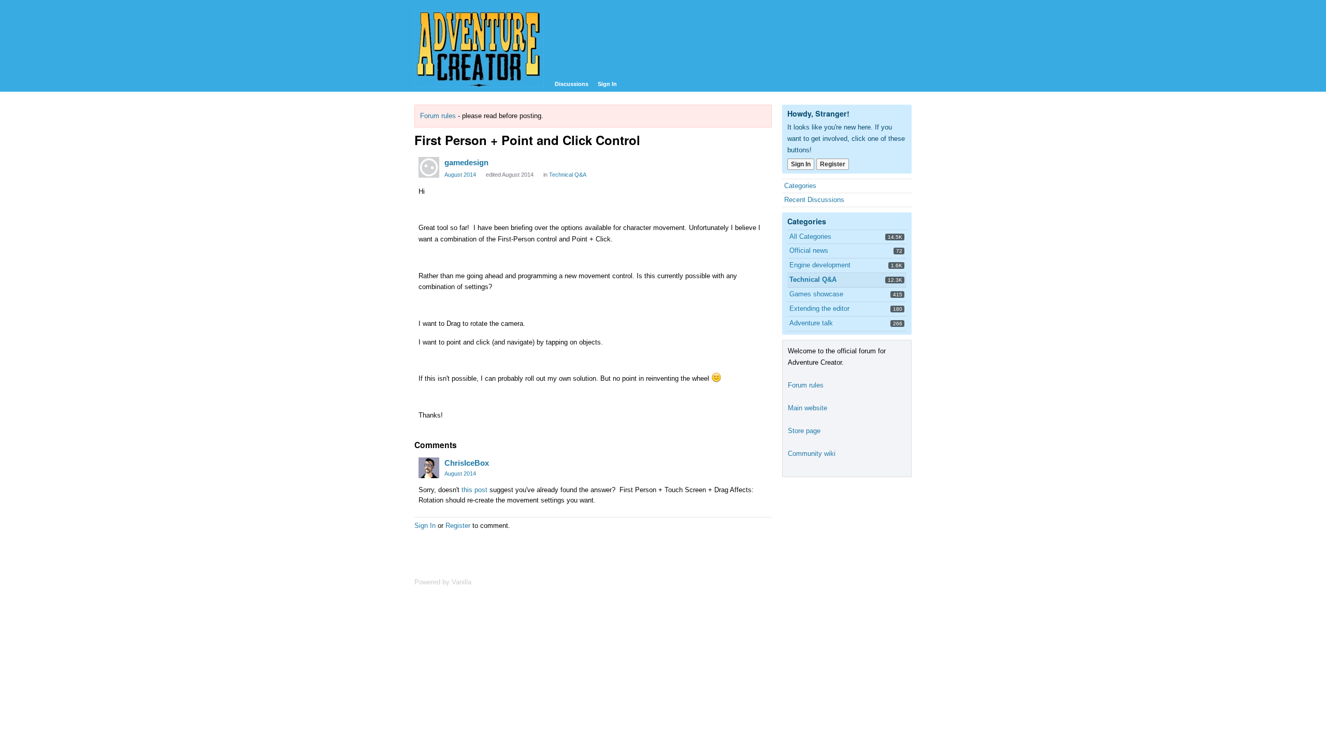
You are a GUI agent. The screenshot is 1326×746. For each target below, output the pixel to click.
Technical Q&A (567, 174)
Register (457, 525)
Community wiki (811, 453)
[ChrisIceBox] (429, 467)
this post (474, 490)
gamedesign (466, 162)
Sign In (607, 84)
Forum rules (438, 116)
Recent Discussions (814, 200)
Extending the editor (819, 308)
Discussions (571, 84)
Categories (800, 186)
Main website (807, 408)
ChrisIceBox (466, 462)
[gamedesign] (429, 167)
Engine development (820, 265)
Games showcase (816, 294)
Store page (804, 431)
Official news (808, 250)
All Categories (810, 236)
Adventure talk (811, 323)
